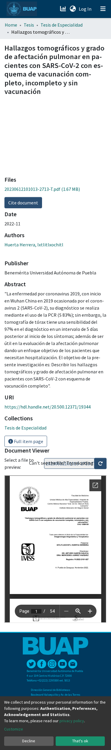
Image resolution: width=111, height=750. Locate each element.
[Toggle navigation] (103, 8)
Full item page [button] (28, 441)
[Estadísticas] (63, 8)
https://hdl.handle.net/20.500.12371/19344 (47, 407)
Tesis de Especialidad (62, 25)
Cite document (23, 203)
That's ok (80, 741)
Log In (86, 9)
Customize (13, 729)
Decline (28, 741)
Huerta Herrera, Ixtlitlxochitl (33, 245)
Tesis (29, 25)
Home (11, 25)
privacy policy (71, 720)
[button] (73, 8)
